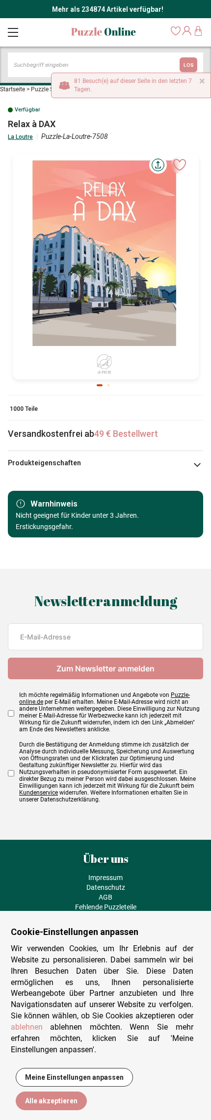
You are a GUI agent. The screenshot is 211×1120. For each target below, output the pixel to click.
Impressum (105, 877)
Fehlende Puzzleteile (105, 907)
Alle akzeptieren (51, 1101)
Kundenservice (38, 792)
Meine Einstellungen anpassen (74, 1077)
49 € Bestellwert (126, 433)
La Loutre (20, 136)
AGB (105, 897)
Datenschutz (105, 887)
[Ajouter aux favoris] (179, 165)
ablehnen (27, 1027)
